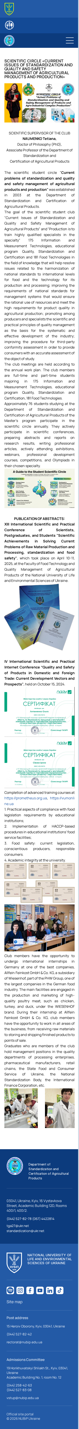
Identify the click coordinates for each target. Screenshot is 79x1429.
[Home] (9, 9)
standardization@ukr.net (25, 1231)
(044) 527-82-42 (19, 1334)
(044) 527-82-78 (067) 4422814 (30, 1218)
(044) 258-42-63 (19, 1385)
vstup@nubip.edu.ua (23, 1398)
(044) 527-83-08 (19, 1390)
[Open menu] (70, 40)
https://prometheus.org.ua (25, 798)
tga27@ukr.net (18, 1225)
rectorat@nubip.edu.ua (24, 1342)
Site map (15, 1302)
